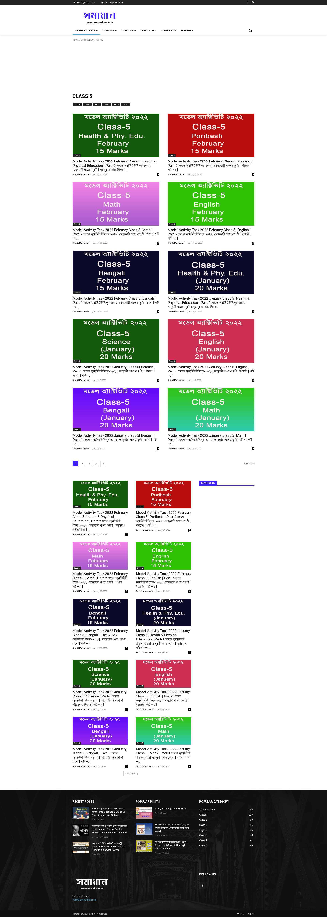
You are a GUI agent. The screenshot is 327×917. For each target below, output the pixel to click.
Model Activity (87, 39)
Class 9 (126, 104)
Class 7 (107, 104)
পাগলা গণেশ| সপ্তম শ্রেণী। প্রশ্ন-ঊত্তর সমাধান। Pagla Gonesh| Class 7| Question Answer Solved (108, 812)
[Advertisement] (163, 67)
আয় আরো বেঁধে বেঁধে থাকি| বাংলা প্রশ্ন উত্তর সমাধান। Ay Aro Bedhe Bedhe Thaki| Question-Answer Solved (109, 829)
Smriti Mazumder (81, 174)
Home (76, 39)
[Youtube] (252, 2)
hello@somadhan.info (85, 899)
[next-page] (103, 463)
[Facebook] (248, 2)
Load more (130, 773)
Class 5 (87, 104)
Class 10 (77, 104)
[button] (250, 30)
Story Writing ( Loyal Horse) (170, 808)
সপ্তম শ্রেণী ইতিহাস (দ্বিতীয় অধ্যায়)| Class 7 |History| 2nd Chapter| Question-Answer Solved (108, 846)
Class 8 (116, 104)
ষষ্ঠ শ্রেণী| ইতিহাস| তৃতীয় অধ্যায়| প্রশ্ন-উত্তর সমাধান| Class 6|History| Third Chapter (171, 845)
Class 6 (97, 104)
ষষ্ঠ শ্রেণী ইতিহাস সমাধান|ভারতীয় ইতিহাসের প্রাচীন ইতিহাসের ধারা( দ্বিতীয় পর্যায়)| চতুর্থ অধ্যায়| (172, 828)
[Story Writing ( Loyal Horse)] (144, 813)
